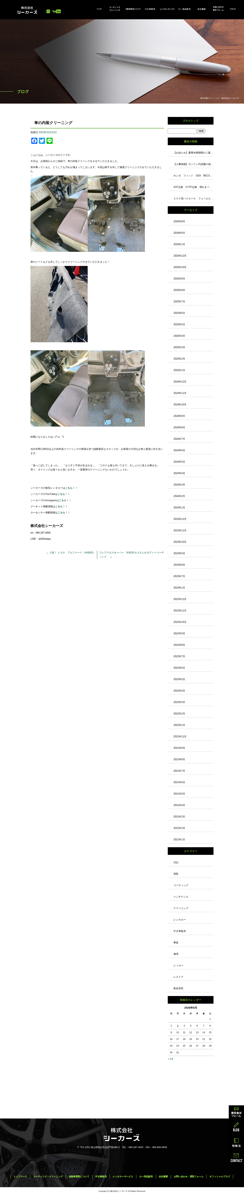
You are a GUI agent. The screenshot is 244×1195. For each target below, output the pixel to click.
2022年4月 (179, 690)
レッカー (178, 965)
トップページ (99, 9)
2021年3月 (179, 816)
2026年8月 (179, 221)
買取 (175, 873)
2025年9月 (179, 278)
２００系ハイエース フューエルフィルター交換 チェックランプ (193, 198)
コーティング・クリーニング (115, 9)
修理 (175, 954)
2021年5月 (179, 793)
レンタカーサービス (167, 9)
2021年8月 (179, 759)
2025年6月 (179, 313)
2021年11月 (179, 736)
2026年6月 (179, 232)
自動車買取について (133, 9)
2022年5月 (179, 679)
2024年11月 (179, 393)
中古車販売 (150, 9)
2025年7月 (179, 301)
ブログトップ (191, 120)
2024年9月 (179, 416)
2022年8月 (179, 644)
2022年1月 (179, 725)
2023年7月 (179, 576)
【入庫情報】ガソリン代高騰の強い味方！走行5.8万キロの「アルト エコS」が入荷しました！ (193, 164)
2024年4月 (179, 473)
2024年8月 (179, 427)
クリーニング (180, 908)
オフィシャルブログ (235, 9)
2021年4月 (179, 805)
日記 (175, 862)
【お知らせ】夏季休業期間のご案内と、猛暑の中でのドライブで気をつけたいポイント (193, 152)
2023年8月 (179, 564)
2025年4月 (179, 335)
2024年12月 (179, 381)
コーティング (180, 885)
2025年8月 (179, 290)
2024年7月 (179, 438)
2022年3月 (179, 702)
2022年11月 (179, 610)
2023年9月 (179, 553)
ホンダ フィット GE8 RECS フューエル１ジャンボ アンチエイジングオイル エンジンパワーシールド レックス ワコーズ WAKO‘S (193, 175)
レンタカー (179, 919)
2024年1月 (179, 507)
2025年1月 (179, 370)
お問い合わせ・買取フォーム (218, 9)
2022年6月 (179, 667)
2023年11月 (179, 530)
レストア (178, 976)
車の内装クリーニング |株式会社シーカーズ (219, 98)
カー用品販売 (184, 9)
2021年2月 (179, 828)
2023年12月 (179, 519)
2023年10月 (179, 541)
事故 (175, 942)
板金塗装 (178, 988)
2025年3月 (179, 347)
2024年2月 (179, 496)
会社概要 (201, 9)
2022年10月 (179, 622)
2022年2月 (179, 713)
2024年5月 (179, 461)
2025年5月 (179, 324)
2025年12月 (179, 255)
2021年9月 (179, 747)
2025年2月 (179, 358)
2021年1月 (179, 839)
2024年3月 (179, 484)
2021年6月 (179, 782)
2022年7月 (179, 656)
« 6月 (170, 1059)
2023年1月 (179, 587)
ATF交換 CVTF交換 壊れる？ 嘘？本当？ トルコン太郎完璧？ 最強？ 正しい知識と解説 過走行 (193, 187)
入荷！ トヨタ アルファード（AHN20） (70, 552)
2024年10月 (179, 404)
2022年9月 (179, 633)
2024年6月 (179, 450)
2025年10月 (179, 267)
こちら (62, 500)
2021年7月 (179, 770)
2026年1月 (179, 244)
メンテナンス (180, 896)
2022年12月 (179, 599)
